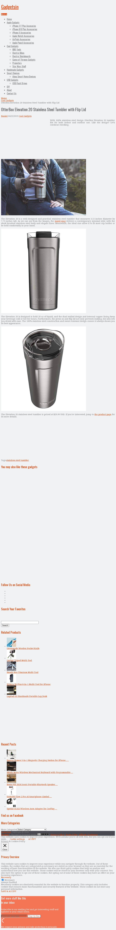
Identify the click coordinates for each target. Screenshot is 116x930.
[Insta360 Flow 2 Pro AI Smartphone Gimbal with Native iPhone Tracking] (11, 794)
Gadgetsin (10, 6)
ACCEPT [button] (32, 839)
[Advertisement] (25, 139)
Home (9, 19)
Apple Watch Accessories (23, 36)
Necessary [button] (6, 877)
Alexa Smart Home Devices (24, 76)
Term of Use (72, 834)
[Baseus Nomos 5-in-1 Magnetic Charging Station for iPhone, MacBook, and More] (11, 758)
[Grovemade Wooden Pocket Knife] (11, 646)
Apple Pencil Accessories (23, 42)
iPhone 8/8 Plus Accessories (24, 29)
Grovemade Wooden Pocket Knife (23, 648)
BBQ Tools (16, 49)
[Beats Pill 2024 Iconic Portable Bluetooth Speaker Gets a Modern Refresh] (11, 782)
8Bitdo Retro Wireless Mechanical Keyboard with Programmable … (40, 772)
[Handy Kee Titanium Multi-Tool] (11, 670)
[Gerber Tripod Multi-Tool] (11, 658)
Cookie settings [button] (17, 839)
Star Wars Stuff (19, 66)
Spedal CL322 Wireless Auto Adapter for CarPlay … (32, 809)
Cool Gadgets (12, 46)
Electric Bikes (18, 53)
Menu (4, 14)
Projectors (17, 63)
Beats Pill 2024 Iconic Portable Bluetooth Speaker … (32, 784)
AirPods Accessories (21, 39)
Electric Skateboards (21, 56)
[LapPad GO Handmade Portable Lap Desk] (11, 694)
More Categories (9, 829)
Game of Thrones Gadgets (23, 59)
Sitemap (5, 834)
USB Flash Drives (19, 83)
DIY (8, 86)
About (9, 90)
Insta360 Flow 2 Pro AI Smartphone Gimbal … (29, 796)
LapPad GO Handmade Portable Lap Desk (27, 696)
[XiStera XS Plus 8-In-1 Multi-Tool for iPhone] (11, 682)
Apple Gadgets (13, 22)
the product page (102, 414)
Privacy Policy (57, 834)
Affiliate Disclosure (88, 834)
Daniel (4, 116)
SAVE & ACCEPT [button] (8, 891)
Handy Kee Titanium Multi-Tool (22, 672)
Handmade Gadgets (15, 69)
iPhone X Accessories (21, 32)
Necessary (10, 880)
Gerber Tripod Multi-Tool (19, 660)
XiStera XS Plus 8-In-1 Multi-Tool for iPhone (29, 684)
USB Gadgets (12, 80)
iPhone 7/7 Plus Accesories (24, 26)
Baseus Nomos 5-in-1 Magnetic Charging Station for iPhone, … (38, 760)
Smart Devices (13, 73)
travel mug (60, 221)
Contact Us (11, 93)
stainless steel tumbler (17, 460)
